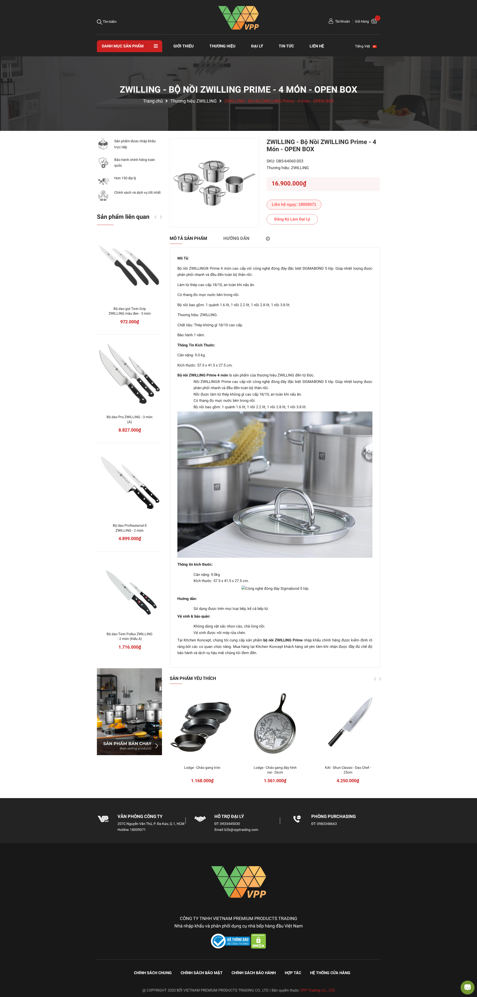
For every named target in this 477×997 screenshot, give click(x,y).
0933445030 (230, 824)
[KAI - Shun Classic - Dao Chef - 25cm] (348, 724)
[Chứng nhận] (231, 941)
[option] (214, 183)
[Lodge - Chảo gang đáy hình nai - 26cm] (275, 724)
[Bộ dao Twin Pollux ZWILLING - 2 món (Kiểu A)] (129, 590)
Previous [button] (375, 679)
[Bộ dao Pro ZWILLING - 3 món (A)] (129, 373)
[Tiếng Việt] (377, 46)
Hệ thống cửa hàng (330, 972)
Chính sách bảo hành (254, 972)
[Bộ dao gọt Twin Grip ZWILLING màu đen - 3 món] (129, 265)
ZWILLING (300, 167)
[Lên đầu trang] (8, 973)
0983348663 (327, 824)
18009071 (138, 830)
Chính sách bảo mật (202, 972)
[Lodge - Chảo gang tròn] (202, 724)
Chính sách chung (153, 972)
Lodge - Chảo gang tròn (202, 768)
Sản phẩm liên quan (123, 216)
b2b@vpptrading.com (241, 830)
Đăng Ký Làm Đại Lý (292, 219)
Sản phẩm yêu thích (193, 678)
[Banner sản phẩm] (129, 711)
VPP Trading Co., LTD (317, 990)
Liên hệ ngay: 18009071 (294, 204)
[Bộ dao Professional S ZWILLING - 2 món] (129, 482)
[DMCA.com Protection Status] (258, 941)
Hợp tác (293, 972)
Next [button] (380, 679)
